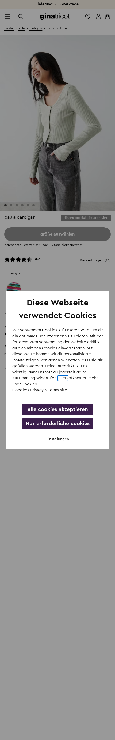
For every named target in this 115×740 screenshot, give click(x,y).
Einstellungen (57, 439)
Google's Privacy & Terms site (39, 390)
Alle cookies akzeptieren (57, 409)
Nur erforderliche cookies (58, 423)
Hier (63, 378)
